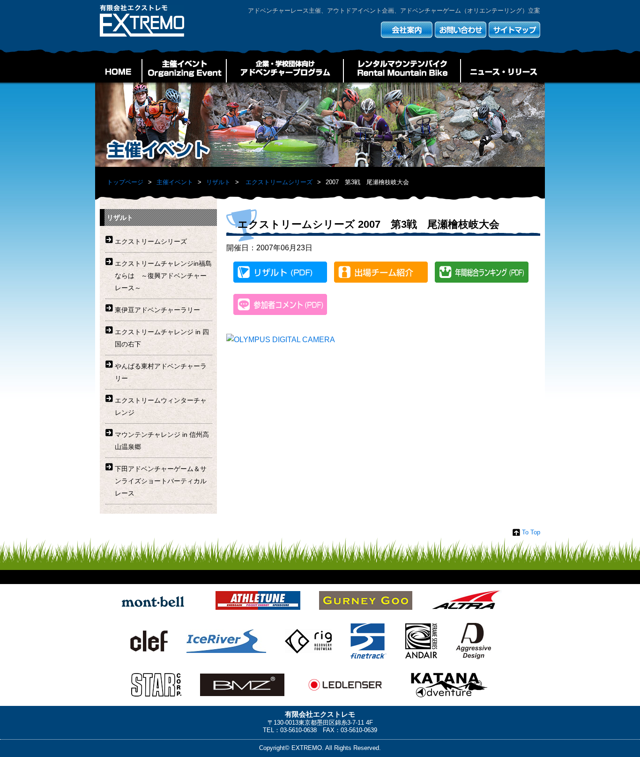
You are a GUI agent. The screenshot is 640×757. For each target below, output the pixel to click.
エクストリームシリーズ (279, 182)
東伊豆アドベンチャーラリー (157, 310)
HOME (118, 70)
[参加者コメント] (280, 306)
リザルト (218, 182)
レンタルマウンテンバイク (402, 70)
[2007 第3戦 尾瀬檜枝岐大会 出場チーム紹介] (381, 274)
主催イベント (184, 70)
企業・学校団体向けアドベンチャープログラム (284, 70)
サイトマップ (514, 30)
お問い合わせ (460, 30)
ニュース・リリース (503, 70)
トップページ (125, 182)
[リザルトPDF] (280, 274)
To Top (531, 532)
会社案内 (406, 30)
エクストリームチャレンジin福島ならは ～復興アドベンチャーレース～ (163, 276)
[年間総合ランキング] (481, 274)
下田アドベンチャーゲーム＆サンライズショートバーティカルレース (161, 481)
